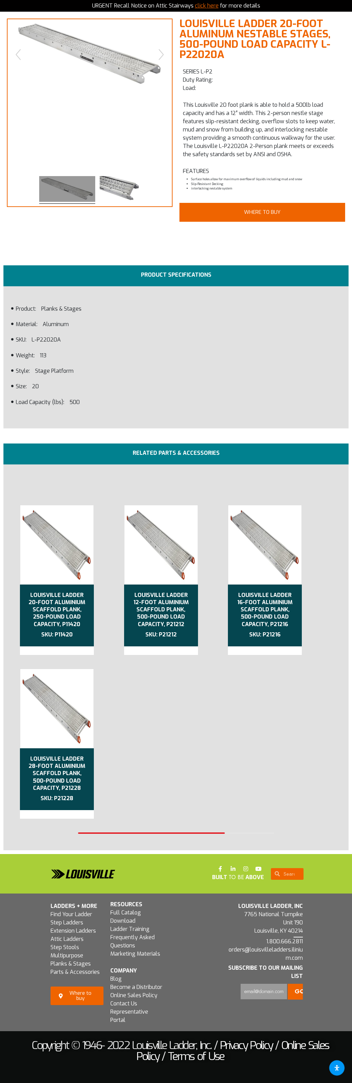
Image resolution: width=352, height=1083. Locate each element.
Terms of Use (196, 1056)
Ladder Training (130, 929)
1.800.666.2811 (284, 941)
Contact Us (123, 1003)
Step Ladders (67, 922)
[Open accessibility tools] (337, 1068)
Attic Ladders (67, 939)
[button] (262, 212)
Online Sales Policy (133, 995)
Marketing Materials (135, 953)
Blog (116, 978)
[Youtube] (258, 869)
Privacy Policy (246, 1045)
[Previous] (18, 54)
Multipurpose (67, 955)
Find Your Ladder (71, 914)
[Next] (161, 54)
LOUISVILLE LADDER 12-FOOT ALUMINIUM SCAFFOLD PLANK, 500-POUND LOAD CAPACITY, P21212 (161, 609)
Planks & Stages (71, 963)
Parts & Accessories (75, 972)
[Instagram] (245, 869)
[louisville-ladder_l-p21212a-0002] (120, 190)
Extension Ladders (73, 930)
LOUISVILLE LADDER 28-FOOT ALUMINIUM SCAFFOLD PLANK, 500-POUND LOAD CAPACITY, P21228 (57, 773)
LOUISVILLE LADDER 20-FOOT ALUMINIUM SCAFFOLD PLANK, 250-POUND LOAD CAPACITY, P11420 (57, 609)
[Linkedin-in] (233, 869)
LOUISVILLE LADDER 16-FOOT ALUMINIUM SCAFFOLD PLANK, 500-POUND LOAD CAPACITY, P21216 (265, 609)
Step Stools (65, 947)
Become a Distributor (136, 987)
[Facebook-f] (220, 869)
